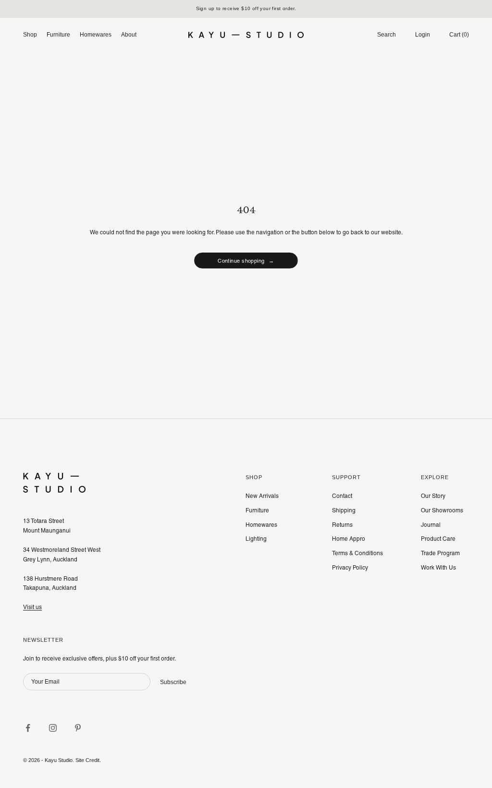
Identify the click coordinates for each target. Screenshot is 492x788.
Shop (30, 34)
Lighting (256, 538)
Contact (342, 496)
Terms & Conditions (357, 553)
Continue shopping (246, 261)
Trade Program (440, 553)
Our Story (433, 496)
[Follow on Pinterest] (78, 728)
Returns (342, 524)
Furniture (58, 34)
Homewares (95, 34)
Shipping (344, 510)
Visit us (32, 607)
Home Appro (348, 538)
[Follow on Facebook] (28, 728)
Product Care (438, 538)
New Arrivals (262, 496)
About (128, 34)
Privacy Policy (350, 567)
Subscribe (173, 682)
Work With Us (438, 567)
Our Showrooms (442, 510)
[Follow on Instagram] (53, 728)
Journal (431, 524)
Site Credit (87, 760)
